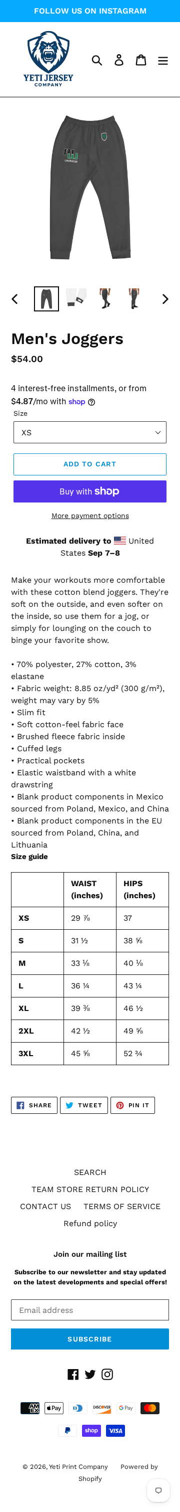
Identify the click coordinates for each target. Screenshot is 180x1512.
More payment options (90, 516)
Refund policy (90, 1223)
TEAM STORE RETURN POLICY (90, 1189)
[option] (46, 299)
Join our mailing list (90, 1254)
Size (21, 413)
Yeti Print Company (78, 1466)
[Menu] (163, 59)
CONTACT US (45, 1206)
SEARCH (90, 1172)
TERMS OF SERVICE (122, 1206)
